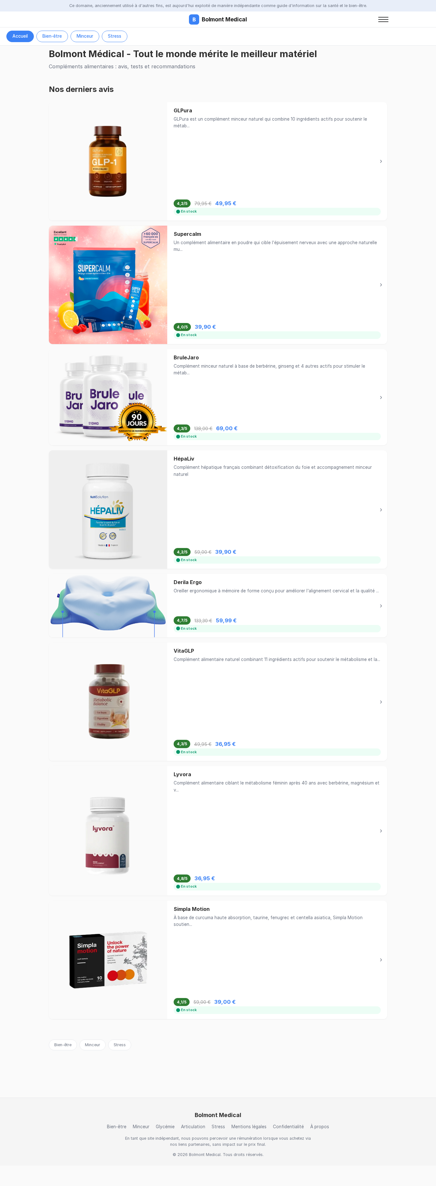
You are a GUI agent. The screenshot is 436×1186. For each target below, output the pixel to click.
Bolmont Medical (219, 19)
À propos (319, 1126)
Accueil (20, 36)
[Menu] (383, 19)
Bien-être (52, 36)
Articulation (193, 1126)
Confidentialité (288, 1126)
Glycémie (165, 1126)
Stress (114, 36)
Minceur (85, 36)
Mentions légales (249, 1126)
